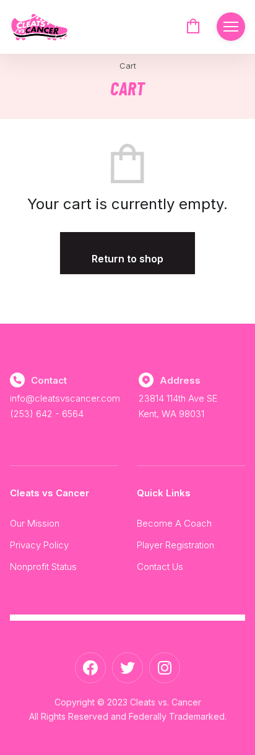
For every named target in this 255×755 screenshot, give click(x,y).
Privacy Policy (39, 545)
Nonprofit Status (43, 566)
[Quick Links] (231, 26)
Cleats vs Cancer (49, 493)
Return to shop (127, 258)
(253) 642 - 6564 (47, 414)
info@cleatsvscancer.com (65, 398)
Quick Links (164, 493)
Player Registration (175, 545)
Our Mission (34, 523)
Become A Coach (174, 523)
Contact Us (160, 566)
